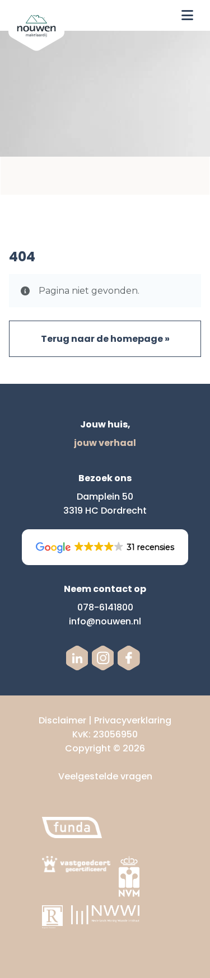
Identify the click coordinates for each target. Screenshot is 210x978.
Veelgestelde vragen (105, 776)
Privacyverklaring (132, 720)
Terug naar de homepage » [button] (105, 338)
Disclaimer (62, 720)
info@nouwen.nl (105, 621)
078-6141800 (105, 607)
